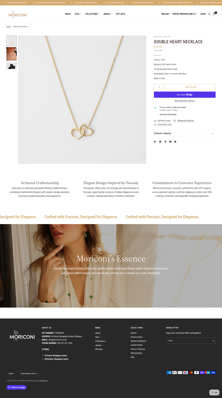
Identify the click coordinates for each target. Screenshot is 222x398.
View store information (168, 114)
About (68, 14)
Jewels (106, 14)
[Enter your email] (213, 341)
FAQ (132, 357)
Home (8, 26)
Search (134, 333)
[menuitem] (68, 14)
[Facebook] (155, 141)
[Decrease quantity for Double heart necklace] (156, 87)
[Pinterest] (166, 141)
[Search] (209, 13)
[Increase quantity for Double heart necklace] (163, 87)
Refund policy (136, 353)
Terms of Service (138, 349)
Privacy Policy (137, 337)
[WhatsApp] (170, 141)
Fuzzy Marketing (42, 381)
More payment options (185, 101)
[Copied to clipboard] (175, 141)
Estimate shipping (162, 133)
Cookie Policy (137, 345)
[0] (214, 13)
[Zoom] (140, 41)
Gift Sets (120, 14)
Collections (91, 14)
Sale (77, 14)
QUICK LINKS (137, 328)
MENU (98, 328)
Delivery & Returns (138, 341)
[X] (160, 141)
